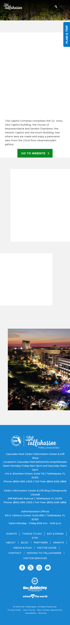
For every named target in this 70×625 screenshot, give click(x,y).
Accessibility (30, 613)
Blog (24, 542)
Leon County (29, 610)
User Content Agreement (49, 610)
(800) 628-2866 (56, 481)
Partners (41, 542)
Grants (58, 542)
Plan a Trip (66, 34)
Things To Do (32, 533)
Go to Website (33, 153)
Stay (35, 537)
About (11, 542)
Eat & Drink (55, 533)
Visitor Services (35, 558)
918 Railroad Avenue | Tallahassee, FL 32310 (35, 498)
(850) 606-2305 (22, 481)
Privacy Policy (14, 610)
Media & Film (23, 547)
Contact (14, 553)
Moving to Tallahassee (44, 553)
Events (11, 533)
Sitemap (42, 613)
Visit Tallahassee (28, 606)
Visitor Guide (46, 547)
